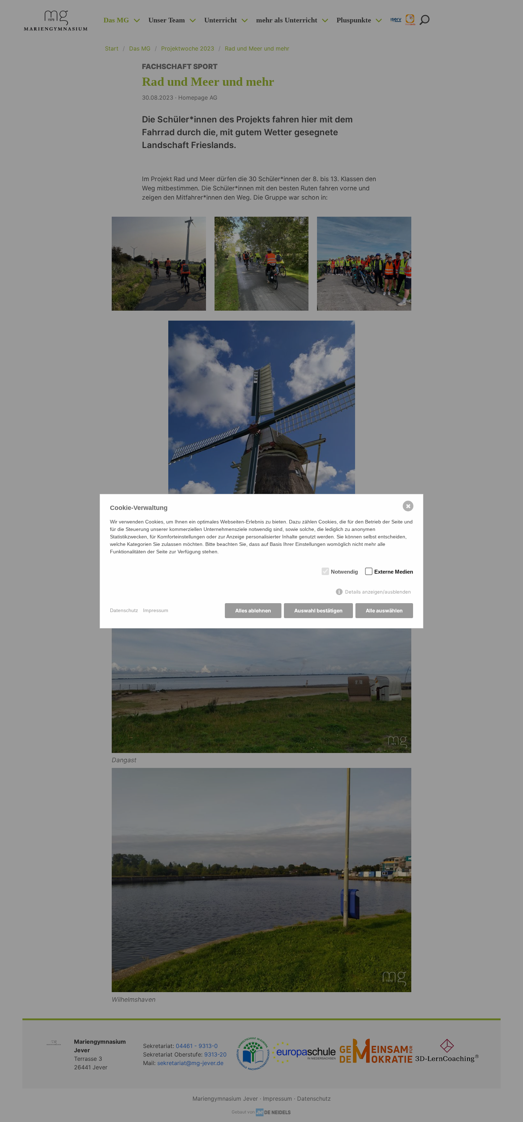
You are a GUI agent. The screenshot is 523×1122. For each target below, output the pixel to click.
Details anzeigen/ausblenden (378, 592)
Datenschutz (124, 610)
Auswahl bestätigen (318, 610)
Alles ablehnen (253, 610)
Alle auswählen (384, 610)
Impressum (155, 610)
